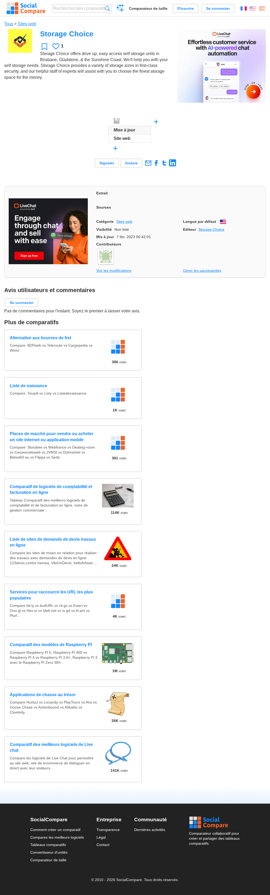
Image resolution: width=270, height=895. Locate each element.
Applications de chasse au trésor (43, 694)
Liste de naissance (28, 385)
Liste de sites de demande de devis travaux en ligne (53, 542)
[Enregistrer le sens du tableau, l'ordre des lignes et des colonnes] (117, 121)
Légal (101, 837)
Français (243, 8)
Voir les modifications (113, 270)
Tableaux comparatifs (48, 845)
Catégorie (105, 221)
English (252, 8)
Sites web (27, 24)
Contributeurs (108, 244)
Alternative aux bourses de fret (40, 338)
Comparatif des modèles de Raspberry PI (51, 644)
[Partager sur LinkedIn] (172, 162)
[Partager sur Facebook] (156, 162)
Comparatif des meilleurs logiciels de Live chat (51, 747)
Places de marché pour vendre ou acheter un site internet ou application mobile (51, 436)
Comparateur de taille (148, 8)
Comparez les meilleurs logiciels (57, 837)
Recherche (107, 8)
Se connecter (218, 8)
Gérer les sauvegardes (202, 270)
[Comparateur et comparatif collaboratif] (26, 8)
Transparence (108, 830)
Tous (8, 24)
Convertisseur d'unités (49, 852)
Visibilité (104, 229)
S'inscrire (185, 8)
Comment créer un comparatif (55, 830)
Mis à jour (105, 237)
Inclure (131, 163)
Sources (103, 207)
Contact (103, 845)
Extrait (102, 193)
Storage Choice (211, 229)
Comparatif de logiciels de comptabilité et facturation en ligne (51, 489)
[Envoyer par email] (148, 162)
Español (262, 8)
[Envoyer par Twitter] (164, 162)
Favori (44, 46)
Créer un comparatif (120, 9)
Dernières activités (149, 830)
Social (214, 822)
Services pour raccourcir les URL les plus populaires (51, 595)
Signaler (106, 163)
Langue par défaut (199, 221)
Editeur (189, 229)
